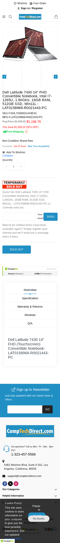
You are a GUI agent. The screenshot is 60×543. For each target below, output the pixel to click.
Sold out (17, 249)
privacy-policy (13, 538)
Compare (7, 155)
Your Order (39, 3)
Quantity (7, 160)
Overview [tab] (30, 290)
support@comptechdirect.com (24, 476)
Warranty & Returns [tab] (30, 306)
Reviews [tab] (30, 315)
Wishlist (22, 3)
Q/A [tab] (30, 323)
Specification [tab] (30, 298)
